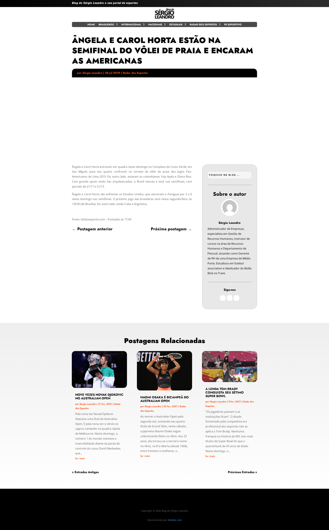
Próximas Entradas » (242, 472)
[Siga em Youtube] (254, 4)
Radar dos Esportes (203, 24)
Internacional (131, 24)
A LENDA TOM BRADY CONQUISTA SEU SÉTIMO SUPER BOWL (224, 392)
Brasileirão (106, 24)
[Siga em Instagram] (240, 4)
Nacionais (155, 24)
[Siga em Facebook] (247, 4)
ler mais (80, 458)
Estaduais (175, 24)
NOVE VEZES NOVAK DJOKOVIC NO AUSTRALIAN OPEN (99, 396)
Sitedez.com (175, 520)
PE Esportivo (233, 24)
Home (91, 24)
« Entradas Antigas (85, 472)
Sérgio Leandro (92, 73)
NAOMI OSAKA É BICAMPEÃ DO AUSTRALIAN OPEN (164, 399)
